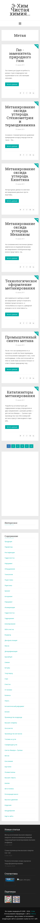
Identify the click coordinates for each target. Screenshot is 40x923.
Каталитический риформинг (14, 706)
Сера (6, 679)
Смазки (7, 662)
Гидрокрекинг (9, 618)
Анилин (7, 783)
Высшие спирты (10, 778)
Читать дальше (12, 84)
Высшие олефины (11, 723)
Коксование (9, 761)
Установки (8, 690)
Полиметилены (10, 772)
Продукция (8, 541)
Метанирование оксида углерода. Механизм (20, 229)
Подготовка (9, 580)
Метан (7, 756)
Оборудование (10, 569)
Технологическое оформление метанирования (21, 284)
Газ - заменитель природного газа (20, 55)
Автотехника (9, 789)
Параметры (9, 547)
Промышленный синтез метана (21, 339)
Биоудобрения (10, 811)
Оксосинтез (9, 728)
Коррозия (8, 805)
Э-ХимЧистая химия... (20, 9)
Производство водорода (13, 717)
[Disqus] (20, 483)
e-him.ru (33, 914)
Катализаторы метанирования (20, 394)
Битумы (7, 668)
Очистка (7, 684)
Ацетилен (8, 767)
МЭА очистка (9, 629)
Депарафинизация (11, 651)
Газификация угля (11, 745)
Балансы (8, 695)
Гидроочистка (9, 558)
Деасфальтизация (11, 640)
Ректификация (10, 552)
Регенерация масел (11, 794)
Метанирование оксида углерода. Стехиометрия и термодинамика (20, 116)
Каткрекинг (9, 596)
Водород (8, 635)
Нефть (7, 701)
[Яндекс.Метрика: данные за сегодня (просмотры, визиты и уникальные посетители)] (23, 880)
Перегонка (8, 585)
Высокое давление (11, 800)
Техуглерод (9, 673)
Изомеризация (10, 607)
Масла (7, 646)
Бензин (7, 712)
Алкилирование (10, 624)
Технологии (9, 574)
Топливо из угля (10, 739)
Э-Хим (33, 911)
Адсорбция (8, 657)
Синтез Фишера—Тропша (13, 750)
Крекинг (7, 591)
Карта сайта (9, 816)
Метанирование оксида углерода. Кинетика (20, 174)
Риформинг (9, 563)
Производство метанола (13, 734)
